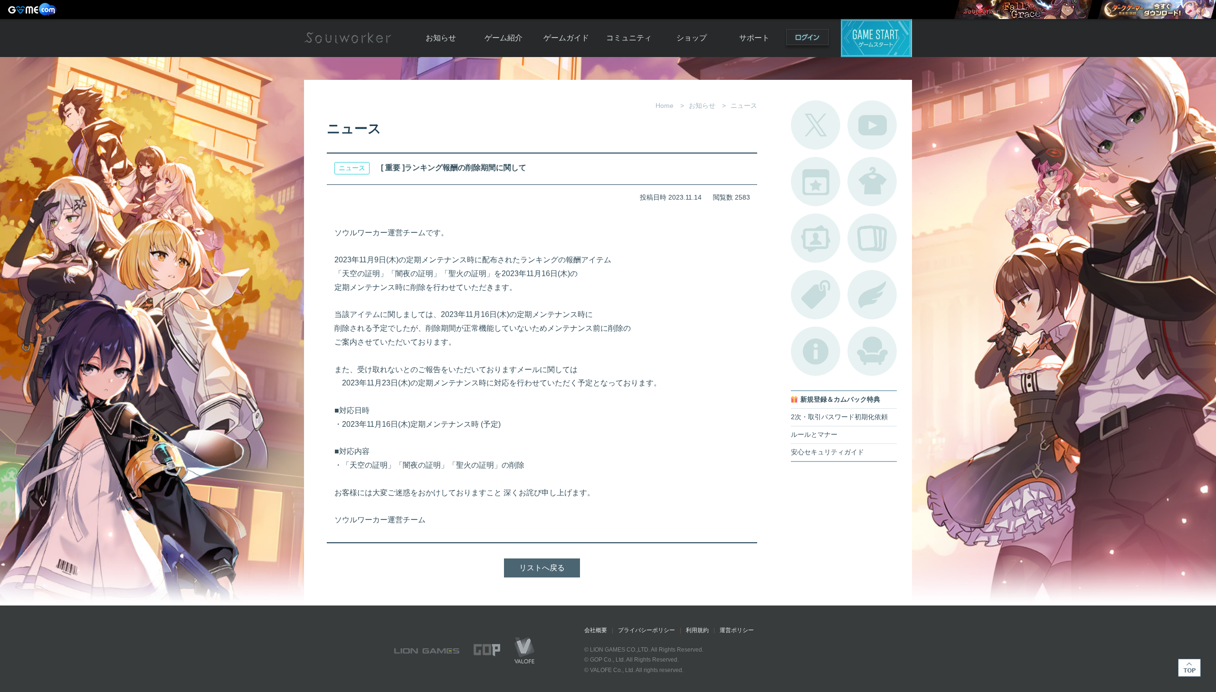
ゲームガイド (566, 38)
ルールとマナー (814, 434)
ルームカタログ (872, 351)
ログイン (807, 39)
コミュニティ (629, 38)
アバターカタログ (872, 181)
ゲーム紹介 (503, 38)
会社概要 (595, 630)
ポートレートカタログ (815, 238)
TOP (1189, 668)
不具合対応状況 (815, 351)
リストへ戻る (542, 568)
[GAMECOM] (33, 9)
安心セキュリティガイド (827, 452)
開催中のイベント (815, 181)
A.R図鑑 (872, 238)
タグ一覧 (815, 294)
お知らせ (441, 38)
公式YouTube (872, 125)
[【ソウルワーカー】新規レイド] (1023, 9)
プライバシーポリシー (646, 630)
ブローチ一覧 (872, 294)
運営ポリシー (737, 630)
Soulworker (347, 38)
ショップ (691, 38)
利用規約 (697, 630)
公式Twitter (815, 125)
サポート (754, 38)
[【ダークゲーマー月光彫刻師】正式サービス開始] (1156, 9)
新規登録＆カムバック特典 (840, 399)
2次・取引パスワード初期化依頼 (839, 417)
